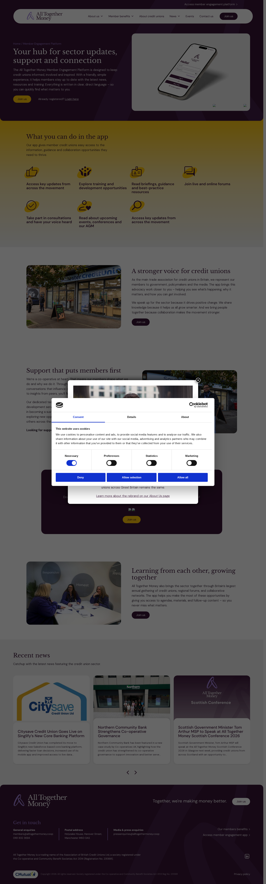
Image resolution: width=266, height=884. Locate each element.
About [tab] (185, 416)
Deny (80, 477)
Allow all (182, 477)
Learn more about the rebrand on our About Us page (133, 496)
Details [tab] (131, 416)
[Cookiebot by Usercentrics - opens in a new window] (192, 405)
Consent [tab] (78, 416)
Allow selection (131, 477)
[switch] (111, 463)
